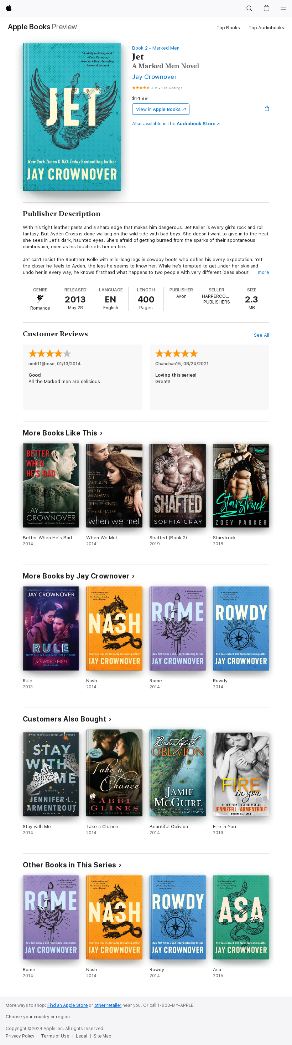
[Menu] (283, 8)
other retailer (107, 1005)
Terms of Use (55, 1036)
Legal (81, 1036)
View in (158, 109)
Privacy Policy (20, 1036)
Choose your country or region (38, 1016)
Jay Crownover (154, 76)
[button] (249, 8)
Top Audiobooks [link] (266, 27)
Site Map (102, 1036)
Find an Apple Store (67, 1005)
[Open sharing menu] (267, 109)
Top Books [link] (228, 27)
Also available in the (173, 123)
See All (261, 335)
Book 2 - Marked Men (155, 48)
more (263, 272)
